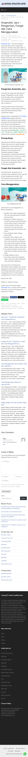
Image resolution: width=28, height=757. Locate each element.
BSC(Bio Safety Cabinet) (7, 672)
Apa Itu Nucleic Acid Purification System (11, 511)
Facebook (14, 297)
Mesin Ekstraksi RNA (6, 573)
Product (3, 640)
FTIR (2, 679)
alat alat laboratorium (11, 15)
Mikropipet (4, 557)
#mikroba (21, 308)
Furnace (3, 698)
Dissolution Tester (5, 682)
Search (3, 495)
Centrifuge (4, 560)
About (2, 636)
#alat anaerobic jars (13, 303)
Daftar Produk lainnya (6, 580)
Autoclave (3, 554)
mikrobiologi (5, 40)
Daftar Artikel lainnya (6, 564)
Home (2, 15)
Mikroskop (3, 544)
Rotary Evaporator (5, 551)
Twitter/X (21, 297)
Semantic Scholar (13, 282)
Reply (4, 444)
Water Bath (4, 688)
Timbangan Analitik (6, 541)
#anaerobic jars (17, 306)
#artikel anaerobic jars (8, 308)
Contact (3, 643)
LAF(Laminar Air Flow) (6, 669)
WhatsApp (5, 299)
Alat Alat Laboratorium (6, 653)
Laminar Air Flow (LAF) (7, 538)
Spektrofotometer (5, 547)
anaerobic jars (16, 37)
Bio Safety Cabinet (6, 534)
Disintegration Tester (6, 685)
